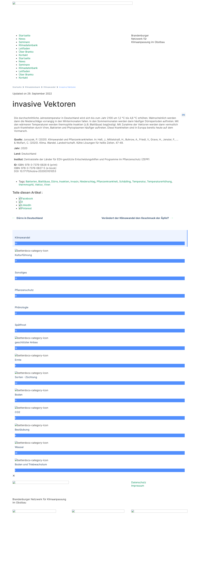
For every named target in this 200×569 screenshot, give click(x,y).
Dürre (54, 181)
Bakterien (31, 181)
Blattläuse (44, 181)
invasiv (74, 181)
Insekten (64, 181)
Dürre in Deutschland (30, 218)
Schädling (125, 181)
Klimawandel (50, 87)
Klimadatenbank (28, 45)
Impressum (137, 485)
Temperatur (139, 181)
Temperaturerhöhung (159, 181)
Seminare (24, 42)
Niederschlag (87, 181)
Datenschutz (138, 482)
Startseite (24, 35)
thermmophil (26, 184)
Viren (47, 184)
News (22, 38)
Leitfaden (24, 48)
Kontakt (23, 55)
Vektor (39, 184)
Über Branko (26, 51)
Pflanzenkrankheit (107, 181)
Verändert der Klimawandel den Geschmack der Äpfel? (135, 218)
